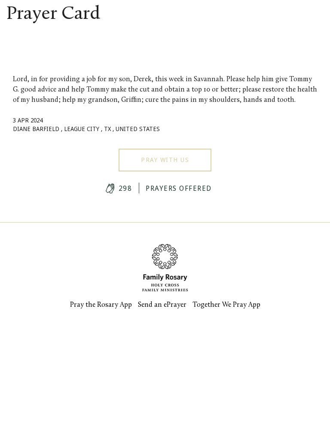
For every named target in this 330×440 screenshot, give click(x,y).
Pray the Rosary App (101, 305)
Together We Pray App (226, 305)
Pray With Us (165, 159)
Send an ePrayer (162, 305)
